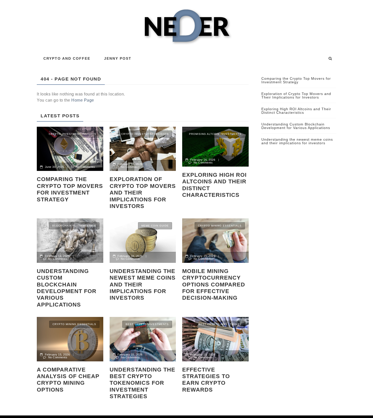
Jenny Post (117, 58)
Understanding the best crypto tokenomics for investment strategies (142, 383)
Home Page (82, 100)
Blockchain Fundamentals (74, 225)
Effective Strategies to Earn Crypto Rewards (206, 379)
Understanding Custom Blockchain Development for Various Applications (66, 288)
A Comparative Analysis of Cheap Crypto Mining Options (68, 379)
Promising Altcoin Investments (215, 134)
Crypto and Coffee (66, 58)
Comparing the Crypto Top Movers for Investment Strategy (70, 189)
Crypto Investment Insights (72, 134)
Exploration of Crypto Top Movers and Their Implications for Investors (143, 192)
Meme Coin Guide (155, 225)
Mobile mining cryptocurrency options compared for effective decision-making (213, 284)
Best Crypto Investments (147, 324)
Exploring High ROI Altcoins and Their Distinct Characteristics (214, 185)
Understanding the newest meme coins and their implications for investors (143, 284)
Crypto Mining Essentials (220, 225)
